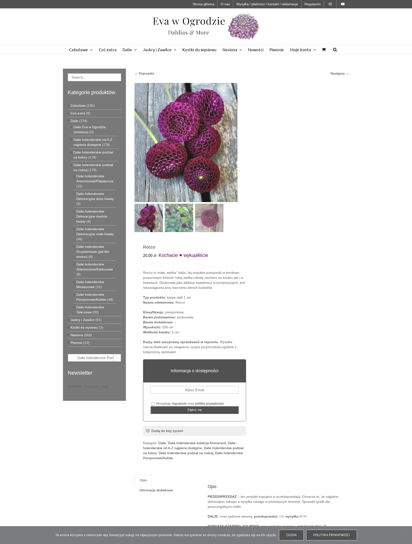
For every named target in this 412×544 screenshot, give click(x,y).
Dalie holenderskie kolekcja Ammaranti (197, 443)
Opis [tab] (143, 480)
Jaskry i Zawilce (82, 320)
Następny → (339, 73)
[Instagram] (330, 4)
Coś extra (78, 113)
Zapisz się (194, 410)
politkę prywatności (209, 403)
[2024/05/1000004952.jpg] (194, 142)
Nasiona (77, 335)
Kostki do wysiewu (84, 327)
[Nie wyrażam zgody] (406, 535)
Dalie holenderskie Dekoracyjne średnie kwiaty (91, 216)
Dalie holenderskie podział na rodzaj (186, 453)
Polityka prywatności (331, 535)
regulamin (179, 403)
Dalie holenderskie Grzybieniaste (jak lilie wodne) (92, 252)
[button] (335, 49)
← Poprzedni (144, 73)
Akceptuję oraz (189, 403)
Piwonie (76, 343)
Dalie (162, 443)
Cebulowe (78, 105)
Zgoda (291, 535)
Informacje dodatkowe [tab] (156, 490)
